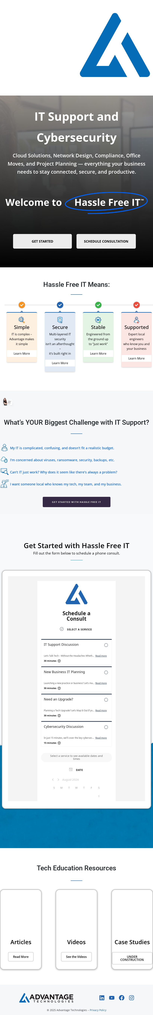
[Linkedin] (102, 998)
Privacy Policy (98, 1010)
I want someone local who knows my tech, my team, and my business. (66, 484)
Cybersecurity (77, 137)
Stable (98, 327)
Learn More (22, 353)
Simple (21, 327)
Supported (136, 327)
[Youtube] (112, 998)
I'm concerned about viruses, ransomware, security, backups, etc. (62, 460)
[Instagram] (131, 998)
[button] (132, 958)
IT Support (64, 116)
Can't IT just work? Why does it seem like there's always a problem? (63, 472)
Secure (60, 327)
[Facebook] (121, 998)
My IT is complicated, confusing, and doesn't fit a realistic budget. (62, 448)
